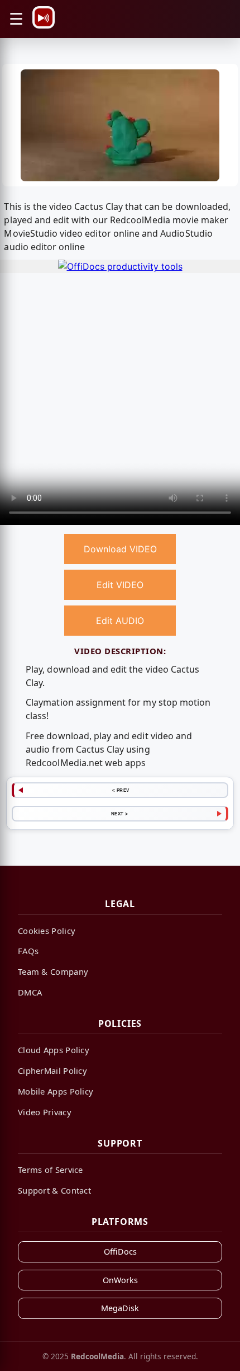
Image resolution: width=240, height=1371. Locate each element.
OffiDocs (120, 1251)
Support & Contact (54, 1190)
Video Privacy (44, 1112)
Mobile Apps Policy (55, 1091)
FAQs (28, 950)
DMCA (30, 992)
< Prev (120, 790)
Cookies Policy (46, 930)
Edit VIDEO (120, 584)
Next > (119, 813)
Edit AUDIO (120, 620)
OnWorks (120, 1280)
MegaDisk (120, 1308)
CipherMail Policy (52, 1070)
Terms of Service (50, 1169)
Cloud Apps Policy (53, 1049)
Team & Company (53, 971)
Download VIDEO (120, 549)
